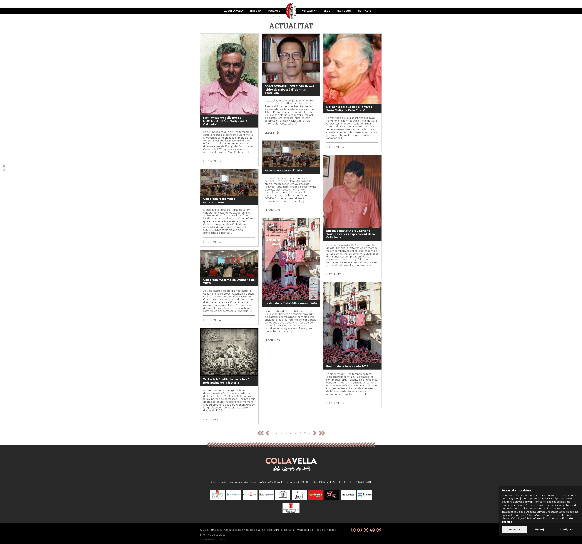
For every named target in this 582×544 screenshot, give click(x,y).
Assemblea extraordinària (283, 170)
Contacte (364, 11)
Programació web (208, 539)
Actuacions (272, 16)
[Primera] (260, 432)
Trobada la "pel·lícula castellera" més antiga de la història (226, 381)
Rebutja (540, 529)
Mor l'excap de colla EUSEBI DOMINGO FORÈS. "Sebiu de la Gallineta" (225, 121)
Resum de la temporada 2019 (347, 366)
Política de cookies (213, 534)
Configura (566, 529)
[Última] (321, 432)
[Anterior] (267, 432)
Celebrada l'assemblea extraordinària (219, 200)
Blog (327, 11)
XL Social (221, 539)
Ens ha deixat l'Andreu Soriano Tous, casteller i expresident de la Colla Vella (350, 234)
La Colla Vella (233, 11)
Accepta (514, 529)
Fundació (274, 11)
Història (255, 11)
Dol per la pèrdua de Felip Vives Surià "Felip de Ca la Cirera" (349, 108)
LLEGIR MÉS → (212, 161)
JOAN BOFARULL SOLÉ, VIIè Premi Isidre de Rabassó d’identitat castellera (289, 90)
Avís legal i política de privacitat (316, 529)
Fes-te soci (344, 11)
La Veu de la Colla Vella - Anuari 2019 (291, 303)
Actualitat (309, 11)
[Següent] (315, 432)
